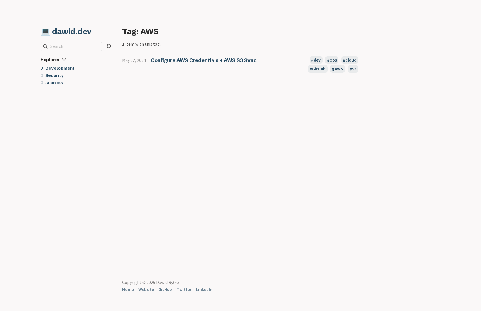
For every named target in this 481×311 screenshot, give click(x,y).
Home (128, 289)
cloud (351, 60)
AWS (339, 69)
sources (54, 82)
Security (54, 75)
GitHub (319, 69)
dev (317, 60)
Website (146, 289)
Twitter (184, 289)
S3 (354, 69)
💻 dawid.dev (66, 31)
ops (333, 60)
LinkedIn (204, 289)
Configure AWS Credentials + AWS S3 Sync (204, 60)
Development (60, 68)
